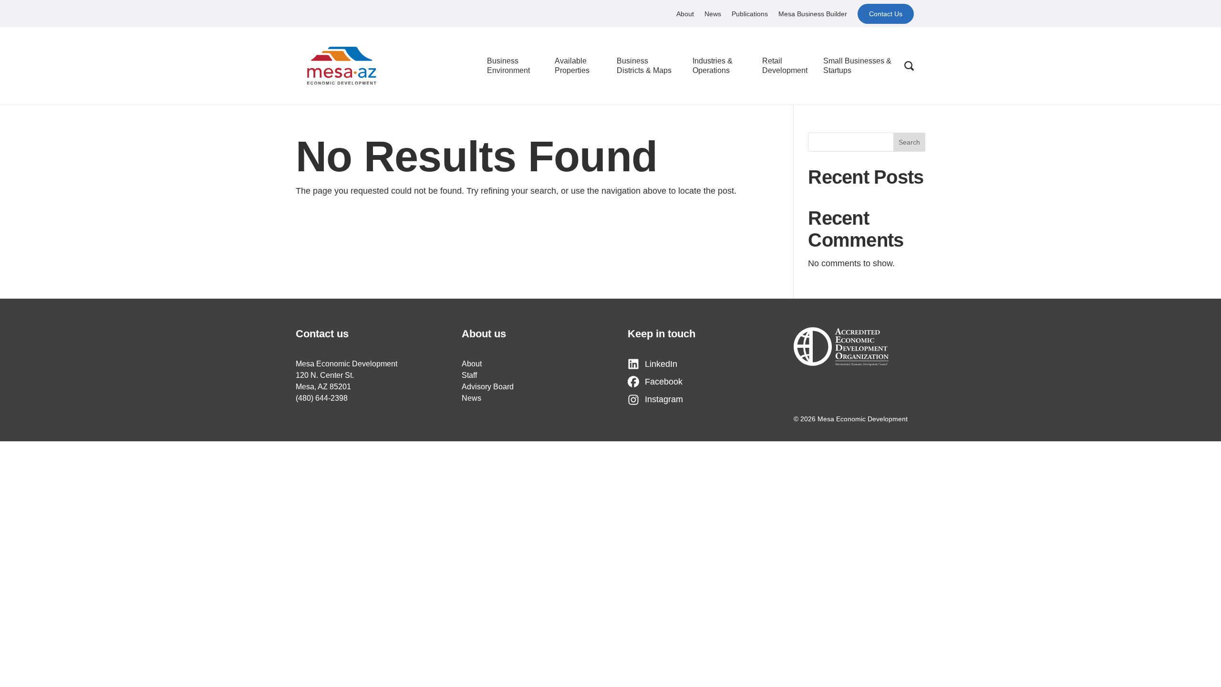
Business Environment (508, 65)
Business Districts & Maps (644, 65)
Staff (469, 375)
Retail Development (784, 65)
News (712, 14)
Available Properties (572, 65)
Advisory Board (488, 387)
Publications (750, 14)
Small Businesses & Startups (857, 65)
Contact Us (885, 14)
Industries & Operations (713, 65)
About (685, 14)
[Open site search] (909, 66)
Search (909, 142)
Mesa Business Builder (812, 14)
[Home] (341, 66)
